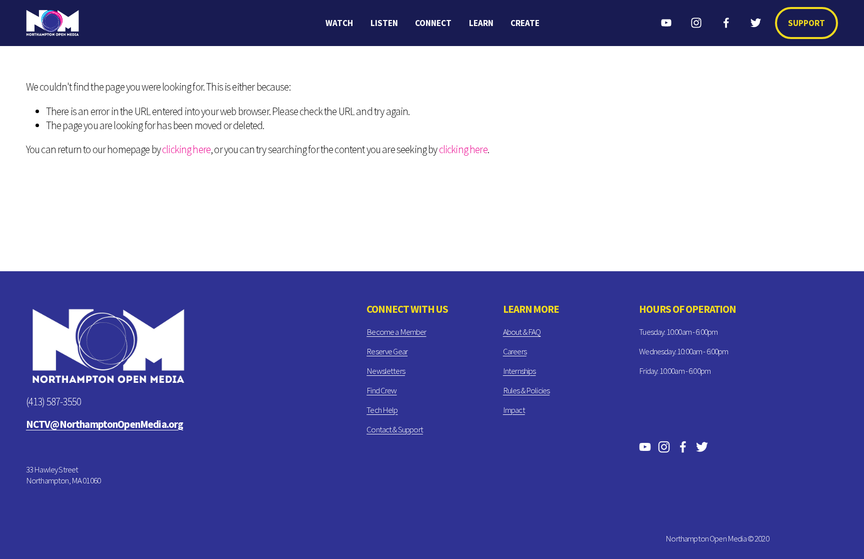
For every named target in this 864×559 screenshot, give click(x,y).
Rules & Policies (526, 390)
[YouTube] (666, 23)
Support (806, 23)
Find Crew (381, 390)
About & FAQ (522, 331)
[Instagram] (696, 23)
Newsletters (385, 370)
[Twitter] (756, 23)
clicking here (186, 149)
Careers (514, 351)
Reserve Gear (387, 351)
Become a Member (396, 331)
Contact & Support (394, 429)
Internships (519, 370)
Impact (514, 409)
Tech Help (382, 409)
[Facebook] (726, 23)
